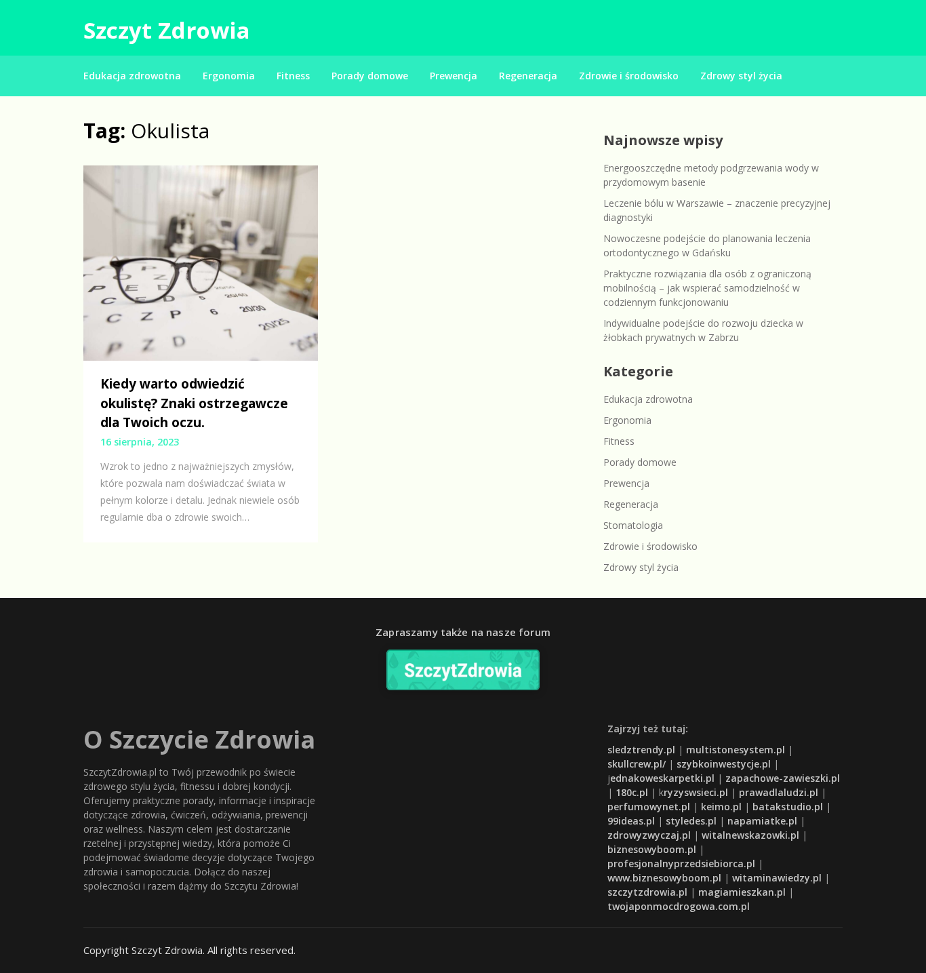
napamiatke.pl (762, 820)
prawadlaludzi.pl (778, 792)
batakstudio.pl (787, 806)
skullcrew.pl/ (636, 763)
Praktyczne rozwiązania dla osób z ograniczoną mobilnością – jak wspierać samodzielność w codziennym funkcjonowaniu (707, 288)
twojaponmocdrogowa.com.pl (678, 906)
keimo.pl (721, 806)
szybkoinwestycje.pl (724, 763)
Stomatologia (633, 525)
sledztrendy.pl (641, 749)
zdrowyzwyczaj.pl (649, 835)
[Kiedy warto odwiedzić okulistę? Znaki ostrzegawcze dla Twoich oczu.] (200, 262)
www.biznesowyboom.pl (664, 877)
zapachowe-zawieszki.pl (782, 778)
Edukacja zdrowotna (132, 75)
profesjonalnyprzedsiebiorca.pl (681, 863)
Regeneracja (528, 75)
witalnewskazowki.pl (750, 835)
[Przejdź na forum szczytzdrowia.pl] (463, 670)
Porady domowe (369, 75)
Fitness (293, 75)
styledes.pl (691, 820)
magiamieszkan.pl (742, 892)
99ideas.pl (631, 820)
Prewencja (453, 75)
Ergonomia (229, 75)
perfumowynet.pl (648, 806)
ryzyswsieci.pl (696, 792)
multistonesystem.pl (735, 749)
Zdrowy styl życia (741, 75)
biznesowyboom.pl (651, 849)
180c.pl (632, 792)
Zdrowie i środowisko (629, 75)
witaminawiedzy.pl (777, 877)
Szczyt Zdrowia (166, 30)
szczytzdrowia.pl (647, 892)
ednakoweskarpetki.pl (662, 778)
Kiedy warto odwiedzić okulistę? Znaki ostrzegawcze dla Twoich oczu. (194, 403)
